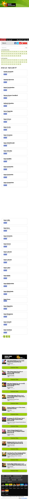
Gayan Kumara (7, 244)
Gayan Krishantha (8, 236)
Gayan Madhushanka (9, 283)
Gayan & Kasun (7, 119)
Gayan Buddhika (7, 159)
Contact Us (9, 481)
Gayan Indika (7, 220)
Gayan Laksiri (7, 267)
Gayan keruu (7, 228)
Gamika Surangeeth (8, 71)
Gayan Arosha (7, 127)
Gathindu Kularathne (9, 103)
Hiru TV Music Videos (6, 479)
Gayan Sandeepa (8, 330)
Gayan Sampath (7, 322)
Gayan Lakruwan (8, 252)
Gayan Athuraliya (8, 151)
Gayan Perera (7, 299)
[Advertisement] (14, 22)
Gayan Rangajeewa (8, 314)
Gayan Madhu (7, 275)
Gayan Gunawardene (9, 182)
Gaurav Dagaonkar (8, 111)
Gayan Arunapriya (8, 135)
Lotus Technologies (24, 498)
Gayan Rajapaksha (8, 306)
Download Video (14, 367)
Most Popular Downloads (16, 477)
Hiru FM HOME (8, 475)
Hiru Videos (20, 479)
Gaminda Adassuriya (9, 79)
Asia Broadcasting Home (17, 475)
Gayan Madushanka (8, 291)
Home (3, 475)
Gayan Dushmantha (8, 166)
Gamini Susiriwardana (9, 87)
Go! (26, 47)
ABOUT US (3, 481)
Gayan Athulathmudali (9, 143)
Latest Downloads (5, 477)
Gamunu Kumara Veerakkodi (11, 95)
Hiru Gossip (14, 479)
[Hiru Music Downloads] (8, 3)
